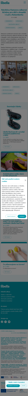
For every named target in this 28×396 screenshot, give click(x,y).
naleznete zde (9, 210)
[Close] (25, 180)
